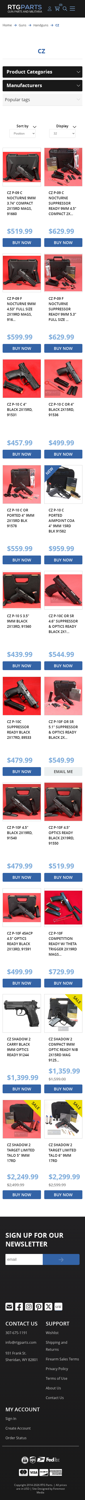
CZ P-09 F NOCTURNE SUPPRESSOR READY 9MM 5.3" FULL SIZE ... (62, 309)
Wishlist (52, 1332)
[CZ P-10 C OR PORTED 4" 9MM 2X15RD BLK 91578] (22, 484)
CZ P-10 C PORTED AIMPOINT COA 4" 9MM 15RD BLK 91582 (62, 521)
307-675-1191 (16, 1332)
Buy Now (21, 242)
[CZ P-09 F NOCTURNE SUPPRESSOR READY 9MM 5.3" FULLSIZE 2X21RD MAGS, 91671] (63, 273)
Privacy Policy (57, 1368)
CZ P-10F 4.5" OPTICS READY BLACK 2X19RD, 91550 (61, 835)
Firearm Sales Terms (62, 1359)
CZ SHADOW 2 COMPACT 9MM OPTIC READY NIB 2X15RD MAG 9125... (63, 1050)
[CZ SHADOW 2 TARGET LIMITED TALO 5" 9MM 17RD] (22, 1119)
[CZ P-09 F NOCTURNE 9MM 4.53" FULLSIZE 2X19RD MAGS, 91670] (22, 273)
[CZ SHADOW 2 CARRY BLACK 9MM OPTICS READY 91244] (22, 1013)
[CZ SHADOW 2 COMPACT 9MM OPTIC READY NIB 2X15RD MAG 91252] (63, 1013)
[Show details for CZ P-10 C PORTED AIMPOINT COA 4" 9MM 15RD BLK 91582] (63, 484)
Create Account (18, 1428)
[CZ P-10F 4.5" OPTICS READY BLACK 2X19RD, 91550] (63, 802)
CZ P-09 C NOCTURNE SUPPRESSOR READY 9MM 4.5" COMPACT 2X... (62, 203)
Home (7, 25)
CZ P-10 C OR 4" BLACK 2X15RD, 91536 (61, 409)
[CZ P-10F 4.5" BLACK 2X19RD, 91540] (22, 802)
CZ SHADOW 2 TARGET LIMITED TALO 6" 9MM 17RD (62, 1152)
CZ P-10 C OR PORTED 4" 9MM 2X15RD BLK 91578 (20, 518)
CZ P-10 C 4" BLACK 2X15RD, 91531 (19, 409)
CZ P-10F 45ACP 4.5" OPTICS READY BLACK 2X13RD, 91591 (20, 941)
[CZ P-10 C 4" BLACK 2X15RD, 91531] (22, 379)
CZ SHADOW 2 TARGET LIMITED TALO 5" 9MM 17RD (21, 1152)
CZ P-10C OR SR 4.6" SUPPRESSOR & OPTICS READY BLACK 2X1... (63, 623)
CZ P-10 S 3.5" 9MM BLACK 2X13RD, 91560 (19, 621)
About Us (53, 1388)
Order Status (16, 1437)
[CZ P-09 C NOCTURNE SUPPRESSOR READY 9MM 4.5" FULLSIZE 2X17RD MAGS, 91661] (63, 167)
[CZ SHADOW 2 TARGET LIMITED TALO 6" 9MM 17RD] (63, 1119)
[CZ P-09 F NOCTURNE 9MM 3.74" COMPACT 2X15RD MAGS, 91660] (22, 167)
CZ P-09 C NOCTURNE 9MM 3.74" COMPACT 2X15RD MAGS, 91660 (21, 203)
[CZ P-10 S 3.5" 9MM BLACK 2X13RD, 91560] (22, 590)
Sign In (10, 1418)
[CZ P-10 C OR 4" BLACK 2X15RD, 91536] (63, 379)
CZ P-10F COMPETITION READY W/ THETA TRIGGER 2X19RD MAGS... (63, 944)
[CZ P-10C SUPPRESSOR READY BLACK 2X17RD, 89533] (22, 696)
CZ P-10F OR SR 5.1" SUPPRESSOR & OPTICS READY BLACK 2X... (63, 729)
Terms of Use (56, 1378)
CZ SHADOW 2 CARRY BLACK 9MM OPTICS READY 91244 (19, 1047)
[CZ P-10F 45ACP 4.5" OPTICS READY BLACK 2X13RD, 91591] (22, 907)
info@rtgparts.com (20, 1342)
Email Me (63, 771)
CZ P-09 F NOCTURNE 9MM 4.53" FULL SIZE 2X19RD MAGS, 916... (21, 309)
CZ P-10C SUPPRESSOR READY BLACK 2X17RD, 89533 (19, 729)
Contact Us (55, 1397)
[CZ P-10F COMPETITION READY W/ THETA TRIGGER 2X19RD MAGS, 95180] (63, 907)
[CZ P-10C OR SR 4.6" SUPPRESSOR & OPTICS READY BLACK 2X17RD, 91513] (63, 590)
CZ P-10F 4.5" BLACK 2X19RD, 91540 (19, 832)
